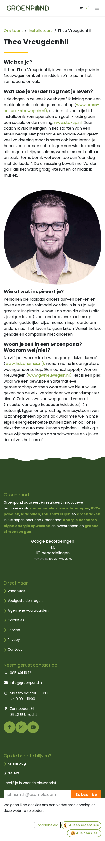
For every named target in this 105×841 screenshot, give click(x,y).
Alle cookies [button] (86, 833)
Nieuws (13, 773)
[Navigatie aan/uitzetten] (96, 8)
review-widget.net (60, 559)
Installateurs (40, 30)
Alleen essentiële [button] (83, 825)
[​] (9, 727)
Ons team (13, 30)
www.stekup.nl (68, 122)
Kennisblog (17, 763)
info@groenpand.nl (26, 682)
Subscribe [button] (86, 794)
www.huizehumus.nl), (25, 363)
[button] (47, 825)
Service (12, 629)
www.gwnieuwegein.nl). (50, 375)
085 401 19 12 (20, 672)
